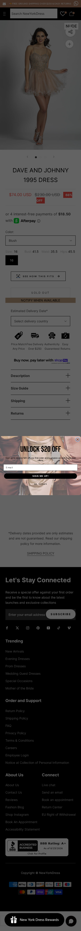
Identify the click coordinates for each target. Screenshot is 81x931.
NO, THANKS (40, 484)
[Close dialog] (78, 439)
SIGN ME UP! (40, 476)
